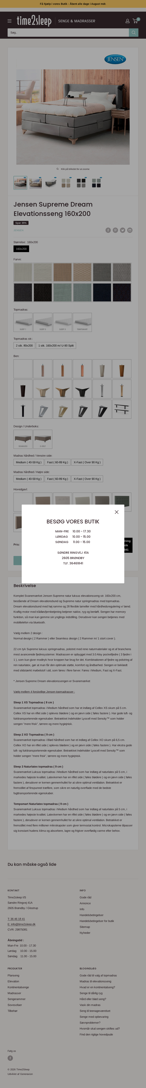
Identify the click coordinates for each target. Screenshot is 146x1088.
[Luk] (117, 511)
